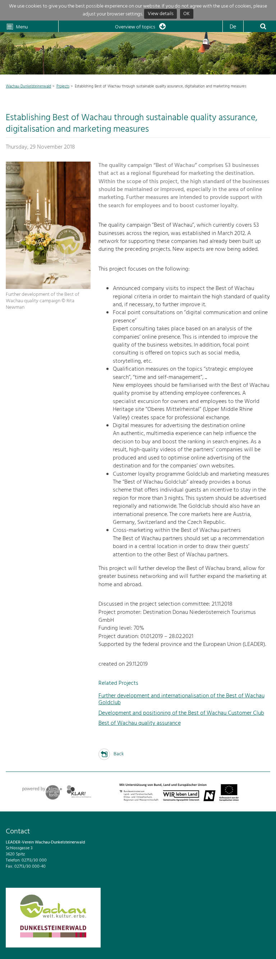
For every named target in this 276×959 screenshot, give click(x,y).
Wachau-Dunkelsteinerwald (28, 86)
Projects (62, 86)
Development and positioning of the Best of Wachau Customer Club (181, 713)
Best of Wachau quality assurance (139, 723)
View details (161, 14)
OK (186, 14)
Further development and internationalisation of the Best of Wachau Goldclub (181, 699)
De (233, 27)
